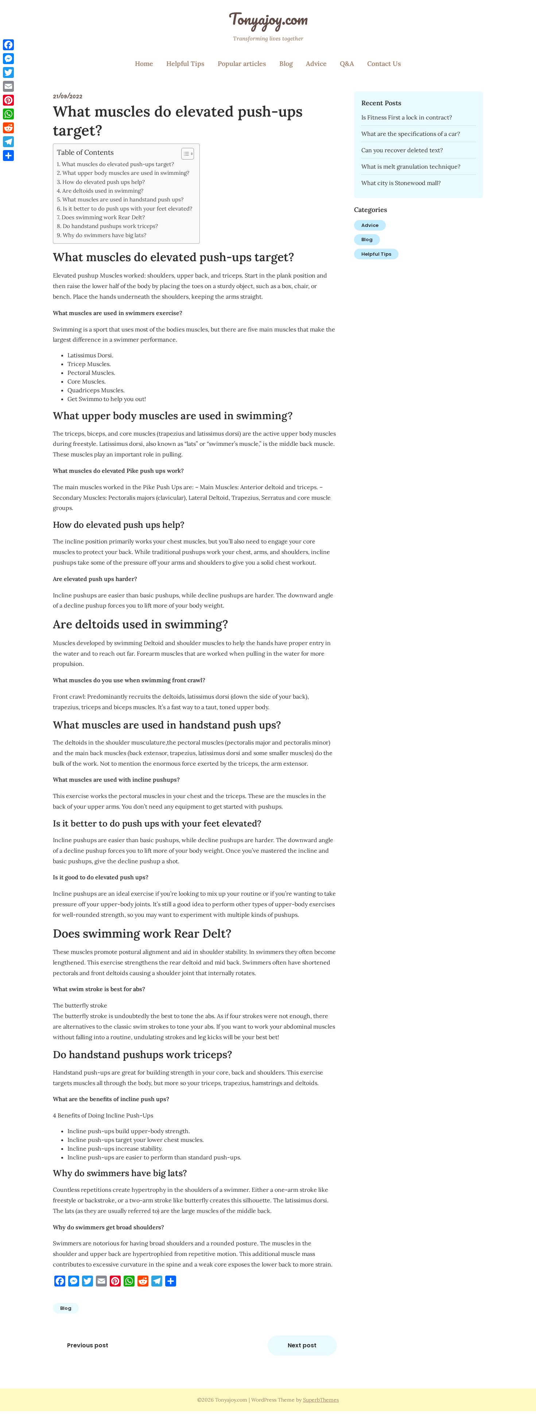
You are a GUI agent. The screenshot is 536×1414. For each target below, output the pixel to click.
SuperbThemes (321, 1400)
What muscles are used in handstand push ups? (122, 199)
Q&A (347, 63)
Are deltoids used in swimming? (102, 190)
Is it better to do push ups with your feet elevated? (127, 208)
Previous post (87, 1345)
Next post (302, 1345)
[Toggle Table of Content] (184, 154)
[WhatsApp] (8, 114)
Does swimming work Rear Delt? (103, 217)
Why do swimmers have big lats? (104, 235)
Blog (286, 63)
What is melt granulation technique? (411, 166)
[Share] (8, 155)
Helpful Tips (185, 63)
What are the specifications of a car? (410, 133)
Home (144, 63)
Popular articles (242, 63)
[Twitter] (8, 72)
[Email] (8, 86)
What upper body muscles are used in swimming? (125, 172)
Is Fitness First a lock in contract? (406, 117)
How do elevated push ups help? (103, 181)
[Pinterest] (8, 100)
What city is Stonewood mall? (401, 182)
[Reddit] (8, 128)
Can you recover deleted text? (402, 150)
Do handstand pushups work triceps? (110, 226)
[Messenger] (8, 59)
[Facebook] (8, 45)
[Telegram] (8, 142)
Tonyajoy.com (268, 18)
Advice (316, 63)
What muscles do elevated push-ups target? (118, 164)
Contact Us (384, 63)
